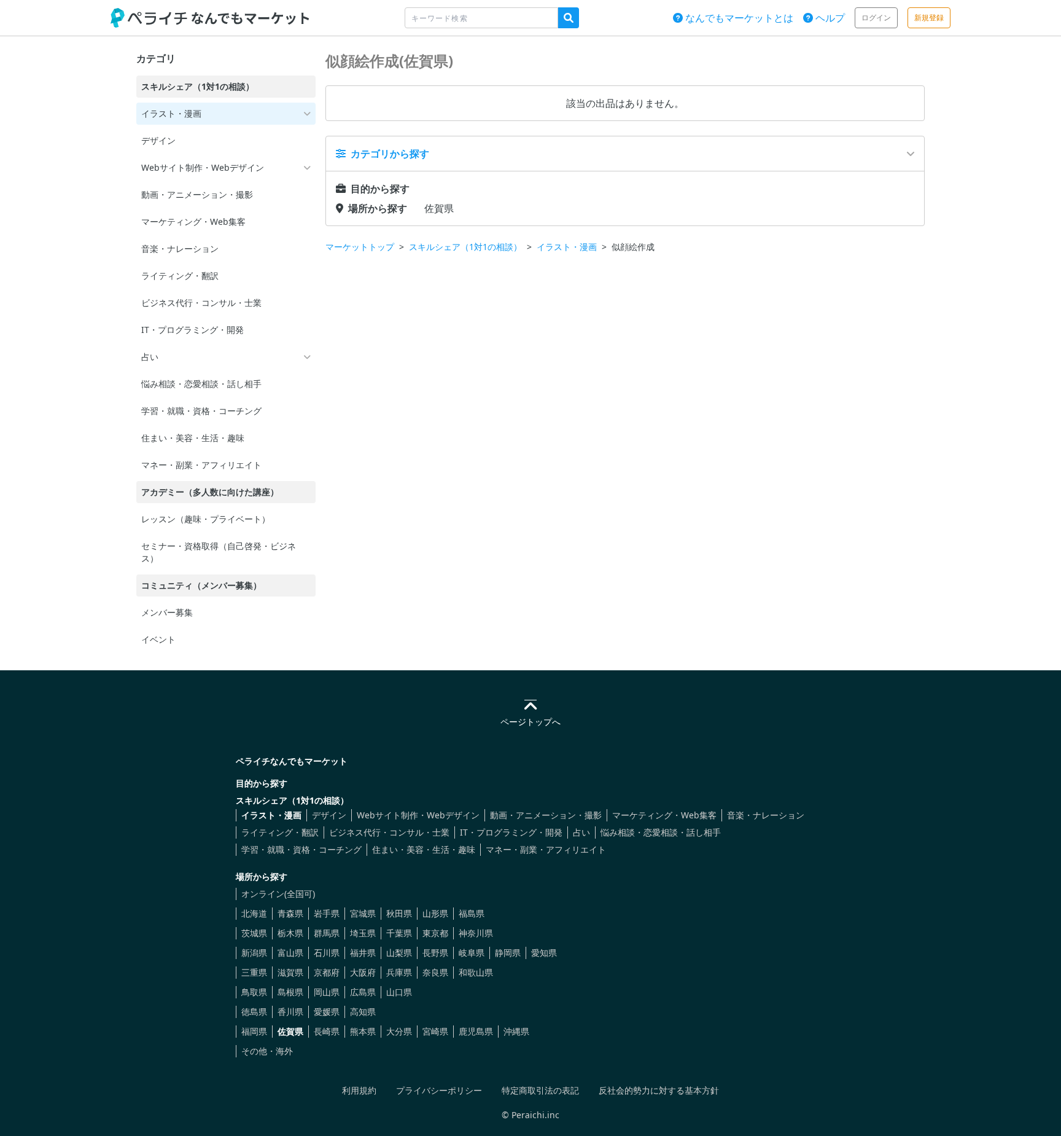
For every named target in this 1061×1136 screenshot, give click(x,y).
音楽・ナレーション (765, 815)
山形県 (435, 913)
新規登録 (929, 17)
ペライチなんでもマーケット (292, 761)
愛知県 (544, 952)
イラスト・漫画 (567, 247)
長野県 (435, 952)
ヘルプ (829, 18)
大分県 (399, 1031)
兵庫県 (399, 972)
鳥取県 (254, 992)
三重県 (254, 972)
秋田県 (399, 913)
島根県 (290, 992)
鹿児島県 (476, 1031)
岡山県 (327, 992)
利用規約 (359, 1090)
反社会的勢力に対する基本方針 (659, 1090)
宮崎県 (435, 1031)
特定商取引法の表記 (540, 1090)
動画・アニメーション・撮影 (546, 815)
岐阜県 (471, 952)
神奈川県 (476, 933)
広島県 (363, 992)
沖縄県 (516, 1031)
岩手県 (327, 913)
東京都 (435, 933)
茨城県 (254, 933)
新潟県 (254, 952)
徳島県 (254, 1011)
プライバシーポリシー (439, 1090)
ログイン (876, 17)
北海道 (254, 913)
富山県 (290, 952)
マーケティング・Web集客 (664, 815)
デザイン (329, 815)
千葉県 (399, 933)
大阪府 (363, 972)
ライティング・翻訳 (280, 832)
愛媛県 (327, 1011)
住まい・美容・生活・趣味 (423, 849)
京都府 (327, 972)
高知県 (363, 1011)
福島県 (471, 913)
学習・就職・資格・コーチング (301, 849)
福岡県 (254, 1031)
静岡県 (508, 952)
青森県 (290, 913)
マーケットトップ (359, 247)
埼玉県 (363, 933)
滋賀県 (290, 972)
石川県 (327, 952)
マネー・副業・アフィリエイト (546, 849)
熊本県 (363, 1031)
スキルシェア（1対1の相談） (465, 247)
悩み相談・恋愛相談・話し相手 (660, 832)
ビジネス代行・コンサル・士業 (389, 832)
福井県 (363, 952)
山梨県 (399, 952)
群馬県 (327, 933)
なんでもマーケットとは (738, 18)
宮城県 (363, 913)
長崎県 (327, 1031)
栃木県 (290, 933)
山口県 (399, 992)
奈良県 (435, 972)
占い (581, 832)
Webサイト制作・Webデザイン (418, 815)
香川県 (290, 1011)
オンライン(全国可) (278, 893)
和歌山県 (476, 972)
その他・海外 (267, 1051)
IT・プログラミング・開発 (511, 832)
